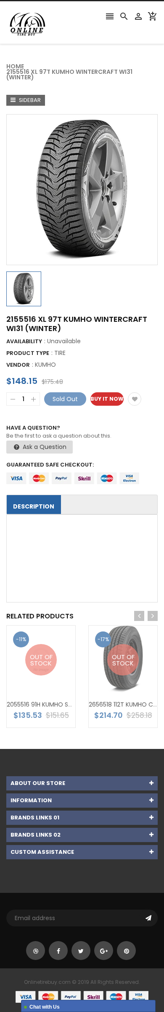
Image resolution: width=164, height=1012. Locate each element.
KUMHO (45, 364)
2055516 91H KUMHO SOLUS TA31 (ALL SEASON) (72, 704)
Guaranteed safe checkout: (50, 465)
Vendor (18, 365)
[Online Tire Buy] (82, 996)
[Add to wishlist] (134, 399)
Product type (27, 353)
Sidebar (29, 100)
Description (33, 506)
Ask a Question (43, 447)
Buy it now (107, 398)
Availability (24, 341)
